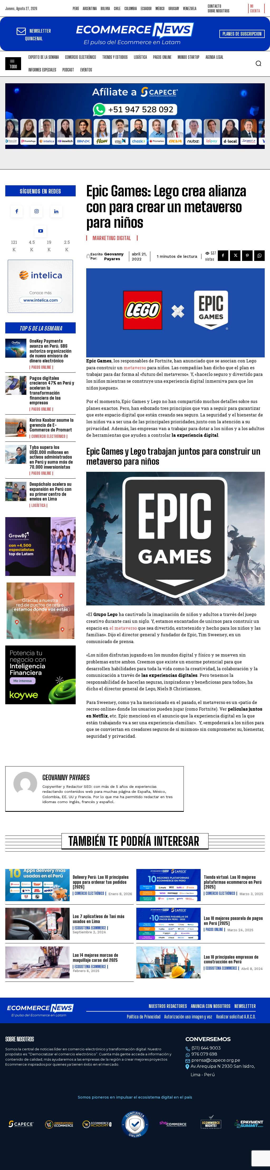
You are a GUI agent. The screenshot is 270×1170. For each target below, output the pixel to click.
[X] (235, 255)
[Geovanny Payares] (88, 256)
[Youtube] (40, 231)
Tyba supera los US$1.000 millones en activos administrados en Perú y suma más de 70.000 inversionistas (51, 457)
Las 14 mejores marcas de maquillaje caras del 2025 (95, 957)
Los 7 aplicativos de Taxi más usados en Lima (98, 919)
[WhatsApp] (259, 255)
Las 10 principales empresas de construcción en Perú (231, 959)
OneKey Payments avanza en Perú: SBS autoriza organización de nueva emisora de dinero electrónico (50, 350)
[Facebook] (17, 211)
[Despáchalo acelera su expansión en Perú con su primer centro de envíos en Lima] (15, 491)
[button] (258, 63)
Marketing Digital (112, 238)
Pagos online (41, 367)
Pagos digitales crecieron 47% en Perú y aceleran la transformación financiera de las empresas (52, 390)
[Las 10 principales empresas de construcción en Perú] (168, 962)
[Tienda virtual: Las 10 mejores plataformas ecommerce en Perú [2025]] (168, 885)
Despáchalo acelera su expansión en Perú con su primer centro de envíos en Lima (50, 491)
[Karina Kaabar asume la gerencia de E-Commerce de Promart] (15, 427)
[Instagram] (36, 211)
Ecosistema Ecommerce (90, 928)
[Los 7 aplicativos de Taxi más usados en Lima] (37, 924)
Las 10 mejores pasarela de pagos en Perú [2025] (233, 920)
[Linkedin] (56, 211)
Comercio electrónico (48, 436)
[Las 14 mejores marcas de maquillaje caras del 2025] (37, 962)
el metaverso (123, 628)
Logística (38, 505)
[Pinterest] (247, 255)
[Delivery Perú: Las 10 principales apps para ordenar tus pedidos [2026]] (37, 885)
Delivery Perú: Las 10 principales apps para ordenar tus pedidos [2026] (101, 882)
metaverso (135, 367)
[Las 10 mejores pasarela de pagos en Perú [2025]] (168, 924)
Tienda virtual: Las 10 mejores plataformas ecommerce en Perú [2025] (233, 882)
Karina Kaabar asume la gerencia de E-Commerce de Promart (52, 425)
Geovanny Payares (113, 256)
